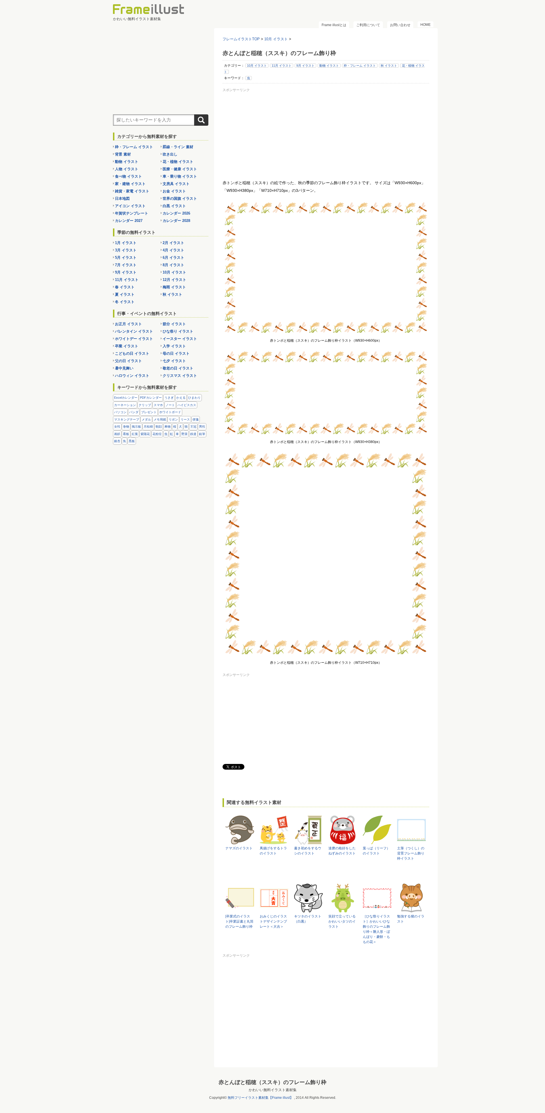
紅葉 (135, 434)
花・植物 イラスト (178, 161)
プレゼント (149, 412)
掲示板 (136, 426)
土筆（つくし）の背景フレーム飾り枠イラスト (410, 853)
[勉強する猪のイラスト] (411, 909)
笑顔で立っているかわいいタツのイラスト (342, 921)
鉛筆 (202, 434)
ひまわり (194, 397)
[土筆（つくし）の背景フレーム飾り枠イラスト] (411, 841)
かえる (181, 397)
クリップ (145, 405)
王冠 (193, 426)
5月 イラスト (126, 257)
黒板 (132, 441)
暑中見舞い (124, 368)
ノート (170, 405)
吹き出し (170, 154)
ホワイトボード (170, 412)
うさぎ (169, 397)
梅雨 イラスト (174, 287)
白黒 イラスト (174, 206)
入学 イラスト (174, 346)
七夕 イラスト (174, 361)
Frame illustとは (334, 25)
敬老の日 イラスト (178, 368)
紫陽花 (145, 434)
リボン (173, 419)
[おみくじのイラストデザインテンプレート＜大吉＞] (274, 909)
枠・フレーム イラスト (360, 65)
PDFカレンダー (151, 397)
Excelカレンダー (125, 397)
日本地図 (122, 198)
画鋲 (117, 434)
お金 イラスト (174, 191)
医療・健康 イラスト (180, 169)
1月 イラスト (126, 243)
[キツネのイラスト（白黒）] (308, 909)
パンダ (134, 412)
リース (185, 419)
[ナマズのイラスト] (239, 841)
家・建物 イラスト (130, 184)
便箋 (195, 419)
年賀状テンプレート (131, 213)
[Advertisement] (326, 133)
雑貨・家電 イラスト (132, 191)
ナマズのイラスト (239, 848)
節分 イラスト (174, 324)
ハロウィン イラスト (132, 375)
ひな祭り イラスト (178, 331)
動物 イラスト (329, 65)
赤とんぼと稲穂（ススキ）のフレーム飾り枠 (272, 1082)
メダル (146, 419)
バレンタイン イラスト (134, 331)
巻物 (126, 426)
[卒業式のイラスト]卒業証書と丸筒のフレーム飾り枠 (239, 921)
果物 (167, 426)
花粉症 (157, 434)
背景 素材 (123, 154)
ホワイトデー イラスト (134, 339)
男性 (202, 426)
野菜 (184, 434)
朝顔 (159, 426)
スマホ (158, 405)
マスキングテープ (126, 419)
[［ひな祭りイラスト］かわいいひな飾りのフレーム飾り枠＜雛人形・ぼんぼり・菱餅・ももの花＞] (377, 909)
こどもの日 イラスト (132, 353)
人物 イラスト (126, 169)
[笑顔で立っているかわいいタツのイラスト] (342, 909)
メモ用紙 (160, 419)
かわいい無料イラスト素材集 (273, 1090)
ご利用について (368, 25)
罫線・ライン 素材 (178, 147)
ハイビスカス (186, 405)
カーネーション (125, 405)
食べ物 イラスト (128, 176)
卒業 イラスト (126, 346)
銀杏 (117, 441)
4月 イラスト (173, 250)
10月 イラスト (257, 65)
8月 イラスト (173, 265)
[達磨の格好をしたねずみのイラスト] (342, 841)
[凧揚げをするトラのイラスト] (274, 841)
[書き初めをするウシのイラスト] (308, 841)
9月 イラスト (305, 65)
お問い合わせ (400, 25)
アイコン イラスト (130, 206)
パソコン (120, 412)
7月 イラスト (126, 265)
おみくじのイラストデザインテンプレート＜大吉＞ (273, 921)
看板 (126, 434)
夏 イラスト (125, 294)
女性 (117, 426)
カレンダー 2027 (128, 221)
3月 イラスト (126, 250)
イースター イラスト (180, 339)
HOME (425, 25)
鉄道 (193, 434)
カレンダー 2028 (176, 221)
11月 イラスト (282, 65)
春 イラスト (125, 287)
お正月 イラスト (128, 324)
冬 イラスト (125, 302)
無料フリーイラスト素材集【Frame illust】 (260, 1098)
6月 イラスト (173, 257)
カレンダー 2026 (176, 213)
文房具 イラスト (176, 184)
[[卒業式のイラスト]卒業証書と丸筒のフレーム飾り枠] (239, 909)
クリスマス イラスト (180, 375)
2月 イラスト (173, 243)
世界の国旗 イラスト (180, 198)
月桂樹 (148, 426)
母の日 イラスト (176, 353)
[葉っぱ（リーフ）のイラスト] (377, 841)
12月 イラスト (174, 280)
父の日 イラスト (128, 361)
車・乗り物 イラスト (180, 176)
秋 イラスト (389, 65)
